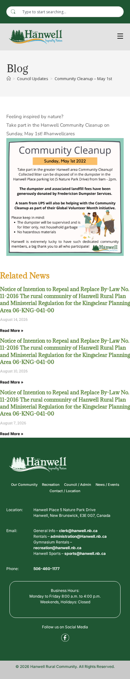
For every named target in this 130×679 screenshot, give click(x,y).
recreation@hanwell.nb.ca (57, 547)
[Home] (9, 78)
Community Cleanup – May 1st (83, 78)
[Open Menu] (120, 37)
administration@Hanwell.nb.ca (78, 536)
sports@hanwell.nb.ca (85, 553)
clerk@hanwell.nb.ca (78, 530)
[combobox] (65, 11)
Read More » (11, 330)
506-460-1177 (46, 568)
